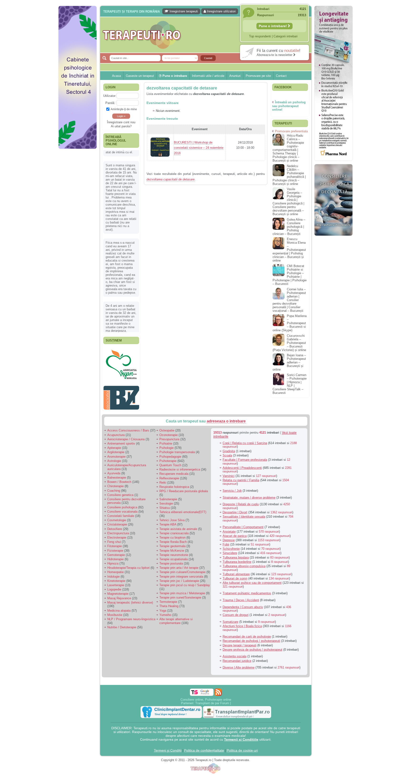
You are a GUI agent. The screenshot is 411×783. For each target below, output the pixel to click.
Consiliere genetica (120, 484)
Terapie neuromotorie (173, 544)
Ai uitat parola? (121, 126)
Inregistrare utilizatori (221, 11)
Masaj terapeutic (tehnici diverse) (130, 592)
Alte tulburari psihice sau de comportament (252, 572)
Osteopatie (166, 419)
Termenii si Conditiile (241, 729)
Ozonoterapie (168, 424)
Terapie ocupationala (173, 548)
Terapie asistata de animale (178, 518)
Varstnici (229, 465)
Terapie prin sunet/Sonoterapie (180, 587)
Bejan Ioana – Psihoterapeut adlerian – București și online (289, 362)
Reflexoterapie (169, 467)
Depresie (229, 529)
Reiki (162, 472)
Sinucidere (230, 542)
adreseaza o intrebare (226, 410)
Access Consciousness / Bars (128, 419)
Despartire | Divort (235, 501)
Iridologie (113, 566)
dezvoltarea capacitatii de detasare (182, 88)
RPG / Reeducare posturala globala (183, 480)
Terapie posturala (171, 553)
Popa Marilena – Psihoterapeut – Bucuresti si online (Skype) (290, 323)
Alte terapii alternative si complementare (176, 610)
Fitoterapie (114, 535)
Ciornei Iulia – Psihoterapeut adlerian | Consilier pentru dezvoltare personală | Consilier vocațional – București (289, 299)
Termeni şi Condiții (167, 740)
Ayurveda (113, 462)
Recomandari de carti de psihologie (247, 626)
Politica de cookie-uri (242, 740)
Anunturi (235, 76)
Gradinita (229, 440)
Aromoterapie (116, 446)
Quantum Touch (170, 454)
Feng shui (114, 531)
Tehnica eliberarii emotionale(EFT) (182, 501)
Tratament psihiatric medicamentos (247, 582)
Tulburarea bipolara (236, 547)
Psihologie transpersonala (177, 441)
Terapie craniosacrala (174, 522)
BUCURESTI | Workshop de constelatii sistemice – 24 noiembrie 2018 (198, 148)
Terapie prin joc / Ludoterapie (179, 570)
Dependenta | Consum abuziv (243, 596)
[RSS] (218, 681)
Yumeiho (165, 604)
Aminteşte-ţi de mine (124, 109)
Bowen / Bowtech (119, 471)
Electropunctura (118, 522)
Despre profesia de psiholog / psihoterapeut (252, 639)
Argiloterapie (115, 441)
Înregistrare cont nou (121, 122)
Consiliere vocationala (122, 501)
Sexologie (166, 493)
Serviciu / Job (232, 480)
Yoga (162, 600)
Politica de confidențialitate (204, 740)
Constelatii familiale (120, 505)
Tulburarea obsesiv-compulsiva (244, 555)
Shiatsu (164, 497)
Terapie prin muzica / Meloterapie (182, 582)
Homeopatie (115, 561)
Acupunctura (116, 424)
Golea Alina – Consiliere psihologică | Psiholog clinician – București (289, 227)
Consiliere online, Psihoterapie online (206, 689)
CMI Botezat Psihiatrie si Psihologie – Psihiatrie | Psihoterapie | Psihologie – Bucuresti (290, 275)
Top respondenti (260, 36)
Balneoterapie (116, 467)
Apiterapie (114, 437)
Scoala (227, 444)
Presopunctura (169, 428)
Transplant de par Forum (212, 692)
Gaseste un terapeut (140, 76)
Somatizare (230, 611)
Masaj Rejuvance (119, 587)
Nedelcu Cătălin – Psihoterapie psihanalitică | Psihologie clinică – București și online (289, 175)
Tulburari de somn (235, 568)
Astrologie (114, 450)
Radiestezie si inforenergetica (179, 459)
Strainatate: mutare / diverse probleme (249, 487)
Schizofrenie (231, 538)
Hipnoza (112, 553)
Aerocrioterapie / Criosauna (126, 428)
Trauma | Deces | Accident (241, 589)
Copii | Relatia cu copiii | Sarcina (245, 432)
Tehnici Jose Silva (172, 509)
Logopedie (114, 578)
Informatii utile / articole (208, 76)
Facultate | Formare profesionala (245, 449)
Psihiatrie (165, 433)
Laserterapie (115, 574)
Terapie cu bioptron (172, 527)
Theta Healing (168, 595)
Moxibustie (114, 604)
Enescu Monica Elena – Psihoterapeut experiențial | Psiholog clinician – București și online (289, 249)
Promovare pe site (258, 76)
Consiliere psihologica (122, 496)
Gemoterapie (116, 544)
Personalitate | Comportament (243, 516)
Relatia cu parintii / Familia (241, 469)
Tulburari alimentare (236, 563)
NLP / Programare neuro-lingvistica (131, 608)
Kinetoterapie (116, 570)
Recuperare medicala (173, 463)
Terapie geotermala (172, 535)
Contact (281, 76)
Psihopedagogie (170, 446)
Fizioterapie (115, 540)
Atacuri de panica (235, 525)
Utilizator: (109, 96)
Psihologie (166, 437)
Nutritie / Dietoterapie (121, 616)
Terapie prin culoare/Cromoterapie (182, 561)
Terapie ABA (167, 513)
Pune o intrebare (174, 76)
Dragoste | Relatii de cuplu (241, 493)
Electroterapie (116, 527)
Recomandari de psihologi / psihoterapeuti (251, 630)
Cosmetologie (116, 509)
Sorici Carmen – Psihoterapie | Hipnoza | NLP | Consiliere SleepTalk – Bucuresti (290, 384)
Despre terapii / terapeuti (239, 634)
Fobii (226, 533)
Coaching (113, 480)
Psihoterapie (167, 450)
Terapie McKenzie (171, 540)
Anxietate (229, 521)
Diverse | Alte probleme (238, 657)
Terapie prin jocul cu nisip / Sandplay (184, 574)
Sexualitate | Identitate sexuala (244, 506)
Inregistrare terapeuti (183, 11)
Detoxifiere (114, 518)
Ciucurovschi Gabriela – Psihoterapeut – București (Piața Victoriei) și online (289, 343)
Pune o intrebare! (273, 26)
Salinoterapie (168, 488)
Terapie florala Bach (173, 531)
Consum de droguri (236, 604)
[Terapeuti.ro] (207, 35)
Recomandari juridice (237, 650)
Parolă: (110, 103)
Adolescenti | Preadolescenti (242, 457)
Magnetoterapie (117, 583)
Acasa (116, 76)
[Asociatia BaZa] (121, 398)
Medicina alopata (119, 600)
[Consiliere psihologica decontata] (333, 238)
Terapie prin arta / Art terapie (178, 557)
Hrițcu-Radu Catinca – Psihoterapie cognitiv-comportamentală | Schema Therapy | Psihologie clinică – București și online (288, 148)
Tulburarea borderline (237, 551)
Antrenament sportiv (121, 433)
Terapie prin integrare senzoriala (181, 566)
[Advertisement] (78, 223)
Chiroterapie (115, 475)
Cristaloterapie (117, 513)
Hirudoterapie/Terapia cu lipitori (128, 557)
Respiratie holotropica (174, 476)
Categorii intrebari (286, 36)
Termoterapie (168, 591)
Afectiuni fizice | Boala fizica (242, 615)
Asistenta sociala (234, 645)
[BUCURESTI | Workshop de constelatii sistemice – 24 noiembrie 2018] (160, 158)
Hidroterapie (115, 548)
